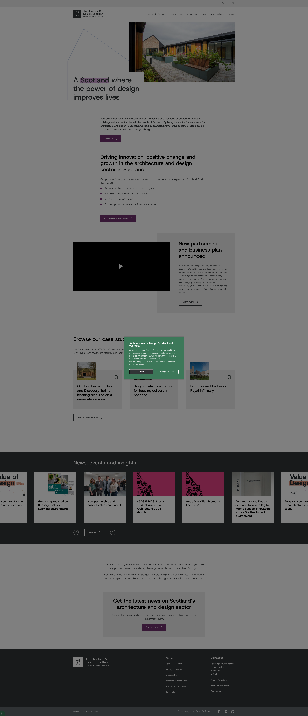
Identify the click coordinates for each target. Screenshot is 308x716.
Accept (141, 372)
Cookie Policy (154, 359)
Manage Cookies (166, 372)
